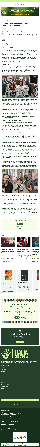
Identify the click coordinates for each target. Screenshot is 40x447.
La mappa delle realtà (5, 384)
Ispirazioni (3, 377)
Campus (2, 388)
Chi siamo (2, 367)
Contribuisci (3, 392)
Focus (21, 377)
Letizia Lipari (3, 261)
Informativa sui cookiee (22, 445)
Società (18, 253)
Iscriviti (20, 342)
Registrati (20, 223)
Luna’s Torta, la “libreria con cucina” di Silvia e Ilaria (8, 251)
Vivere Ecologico (36, 256)
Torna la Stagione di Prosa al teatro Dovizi (23, 250)
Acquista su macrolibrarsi (7, 291)
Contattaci (3, 371)
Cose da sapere (3, 375)
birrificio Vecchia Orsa (31, 55)
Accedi (20, 228)
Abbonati (17, 317)
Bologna (12, 47)
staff (20, 122)
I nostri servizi (3, 369)
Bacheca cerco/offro (4, 386)
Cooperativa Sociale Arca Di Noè (9, 100)
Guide (2, 379)
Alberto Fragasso (35, 263)
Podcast (21, 375)
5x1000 (2, 394)
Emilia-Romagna (5, 47)
